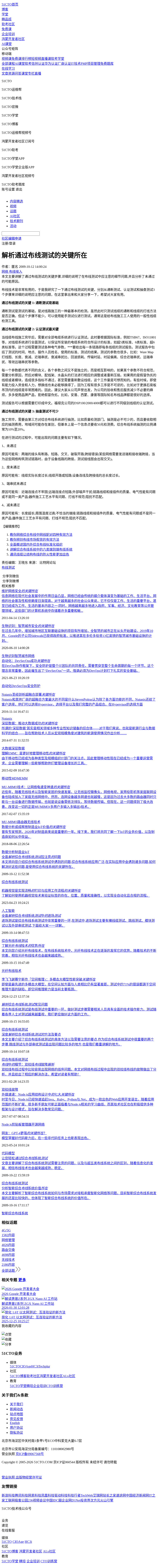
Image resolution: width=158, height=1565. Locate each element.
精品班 (7, 19)
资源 (11, 73)
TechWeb (87, 1495)
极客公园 (21, 1500)
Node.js (7, 1124)
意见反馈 (16, 1419)
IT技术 (76, 63)
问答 (18, 73)
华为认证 (51, 63)
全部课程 (8, 63)
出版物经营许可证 (29, 1477)
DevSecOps (19, 686)
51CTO (15, 1366)
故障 (15, 1089)
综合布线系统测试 (15, 882)
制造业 (20, 852)
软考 (28, 63)
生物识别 (8, 656)
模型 (11, 1153)
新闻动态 (16, 1409)
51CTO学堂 (18, 1386)
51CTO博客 (18, 1376)
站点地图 (16, 1414)
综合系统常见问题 (25, 1004)
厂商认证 (64, 63)
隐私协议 (16, 1432)
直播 (38, 73)
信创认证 (38, 63)
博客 (5, 9)
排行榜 (26, 58)
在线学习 (8, 68)
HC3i (34, 1366)
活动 (13, 226)
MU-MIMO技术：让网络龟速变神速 (36, 787)
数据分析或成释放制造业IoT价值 (34, 827)
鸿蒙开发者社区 (13, 39)
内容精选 (16, 201)
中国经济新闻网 (137, 1495)
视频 (13, 206)
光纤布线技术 (11, 970)
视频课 (7, 58)
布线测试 (8, 567)
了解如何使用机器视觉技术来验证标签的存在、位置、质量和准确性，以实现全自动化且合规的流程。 (76, 895)
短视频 (36, 58)
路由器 (22, 822)
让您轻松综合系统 (25, 1158)
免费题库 (107, 63)
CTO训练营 (54, 1386)
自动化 (7, 686)
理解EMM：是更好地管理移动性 (33, 753)
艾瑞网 (98, 1495)
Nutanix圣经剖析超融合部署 (28, 694)
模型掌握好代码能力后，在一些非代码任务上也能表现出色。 (46, 1138)
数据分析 (8, 852)
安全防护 (33, 686)
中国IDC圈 (54, 1500)
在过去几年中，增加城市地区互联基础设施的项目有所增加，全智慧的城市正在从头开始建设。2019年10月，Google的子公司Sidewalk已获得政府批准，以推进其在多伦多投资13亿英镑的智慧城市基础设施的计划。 (77, 635)
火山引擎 (106, 1500)
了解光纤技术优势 (23, 945)
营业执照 (9, 1477)
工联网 (10, 1500)
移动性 (7, 778)
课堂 (24, 73)
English (15, 1423)
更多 (22, 1280)
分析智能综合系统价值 (25, 1188)
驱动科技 (60, 1495)
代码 (5, 1153)
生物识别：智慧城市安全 (28, 626)
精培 (30, 1386)
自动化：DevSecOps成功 (26, 661)
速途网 (121, 1495)
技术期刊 (16, 221)
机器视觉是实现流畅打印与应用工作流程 (41, 890)
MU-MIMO (9, 822)
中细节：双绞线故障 (28, 1064)
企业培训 (8, 34)
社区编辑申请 (11, 238)
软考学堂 (57, 58)
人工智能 (8, 910)
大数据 (7, 748)
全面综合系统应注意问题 (31, 857)
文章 (5, 73)
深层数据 (18, 748)
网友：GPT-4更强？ (24, 1133)
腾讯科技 (21, 1495)
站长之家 (109, 1495)
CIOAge (25, 1366)
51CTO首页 (10, 4)
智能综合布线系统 (15, 1213)
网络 (31, 656)
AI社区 (15, 216)
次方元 (95, 1500)
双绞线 (7, 1089)
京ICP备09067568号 (30, 1454)
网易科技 (34, 1495)
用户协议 (16, 1427)
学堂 (5, 14)
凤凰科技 (47, 1495)
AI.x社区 (69, 1376)
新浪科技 (8, 1495)
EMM (24, 778)
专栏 (31, 73)
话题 (13, 211)
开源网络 (38, 1124)
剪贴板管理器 (21, 1124)
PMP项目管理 (90, 63)
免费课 (7, 29)
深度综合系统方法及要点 (31, 1034)
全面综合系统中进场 (31, 915)
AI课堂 (7, 44)
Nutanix (7, 718)
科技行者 (74, 1495)
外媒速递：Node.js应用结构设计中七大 (38, 1094)
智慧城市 (21, 656)
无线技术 (33, 822)
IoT (27, 852)
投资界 (85, 1500)
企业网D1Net (71, 1500)
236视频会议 (37, 1500)
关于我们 (16, 1404)
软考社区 (8, 24)
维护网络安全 (20, 591)
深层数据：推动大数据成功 (30, 723)
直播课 (46, 58)
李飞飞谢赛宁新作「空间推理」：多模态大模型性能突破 (48, 979)
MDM (16, 778)
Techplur (44, 1366)
